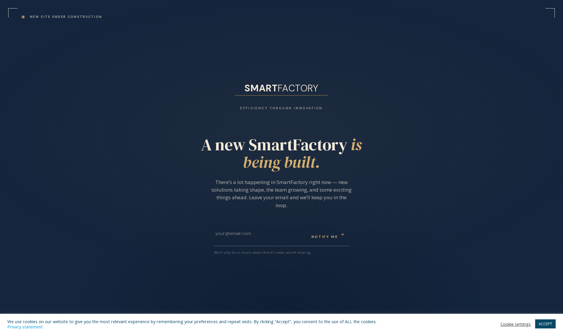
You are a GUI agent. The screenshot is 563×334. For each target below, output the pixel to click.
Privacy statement (25, 327)
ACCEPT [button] (545, 323)
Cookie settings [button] (516, 324)
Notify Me (328, 235)
